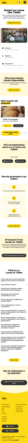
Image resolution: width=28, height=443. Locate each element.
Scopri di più (14, 360)
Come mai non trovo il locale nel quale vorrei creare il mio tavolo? (13, 280)
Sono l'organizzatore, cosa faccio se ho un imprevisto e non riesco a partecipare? (13, 319)
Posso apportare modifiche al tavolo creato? (12, 300)
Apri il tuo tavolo (14, 90)
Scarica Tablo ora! (14, 226)
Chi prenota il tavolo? (8, 284)
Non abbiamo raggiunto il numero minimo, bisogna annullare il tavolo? (10, 326)
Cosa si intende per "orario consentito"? (10, 305)
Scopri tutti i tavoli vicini (11, 133)
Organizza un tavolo (14, 23)
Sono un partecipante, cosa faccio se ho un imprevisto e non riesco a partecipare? (13, 312)
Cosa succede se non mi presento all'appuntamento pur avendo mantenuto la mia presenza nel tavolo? (13, 339)
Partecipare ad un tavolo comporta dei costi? (10, 294)
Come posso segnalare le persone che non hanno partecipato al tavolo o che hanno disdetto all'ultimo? (13, 348)
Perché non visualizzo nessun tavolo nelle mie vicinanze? (12, 289)
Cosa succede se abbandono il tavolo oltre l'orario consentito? (12, 332)
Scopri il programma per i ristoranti (14, 255)
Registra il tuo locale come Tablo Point (14, 382)
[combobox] (19, 2)
